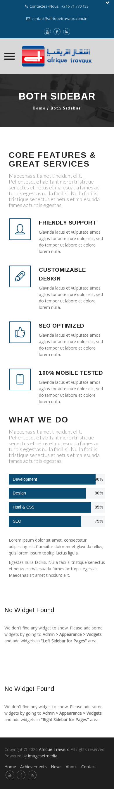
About (71, 766)
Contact (88, 766)
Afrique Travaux (54, 749)
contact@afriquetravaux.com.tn (59, 18)
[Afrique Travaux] (57, 56)
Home (39, 108)
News (56, 766)
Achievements (33, 766)
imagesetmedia (43, 756)
